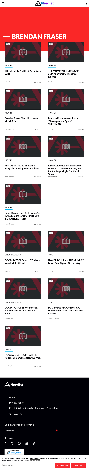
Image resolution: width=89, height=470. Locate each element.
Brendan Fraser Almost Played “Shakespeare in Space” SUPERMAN (63, 121)
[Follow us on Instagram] (19, 444)
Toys (50, 255)
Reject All (78, 465)
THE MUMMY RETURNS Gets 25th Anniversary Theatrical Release (63, 73)
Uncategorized (13, 255)
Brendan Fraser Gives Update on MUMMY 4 (21, 119)
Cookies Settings (7, 465)
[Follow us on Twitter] (12, 444)
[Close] (85, 458)
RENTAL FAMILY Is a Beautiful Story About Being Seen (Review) (22, 167)
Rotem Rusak (9, 82)
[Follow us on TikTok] (34, 444)
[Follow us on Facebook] (5, 444)
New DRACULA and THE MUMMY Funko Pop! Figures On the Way (66, 261)
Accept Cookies (62, 465)
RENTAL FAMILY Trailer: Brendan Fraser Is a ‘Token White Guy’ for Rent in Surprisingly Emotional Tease (65, 169)
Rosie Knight (9, 318)
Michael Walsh (9, 176)
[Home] (14, 387)
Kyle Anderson (9, 129)
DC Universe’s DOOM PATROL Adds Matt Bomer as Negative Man (23, 356)
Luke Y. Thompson (54, 318)
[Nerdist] (44, 3)
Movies (8, 65)
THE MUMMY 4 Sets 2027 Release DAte (23, 72)
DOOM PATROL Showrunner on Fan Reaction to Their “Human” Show (21, 310)
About (12, 396)
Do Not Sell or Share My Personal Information (33, 408)
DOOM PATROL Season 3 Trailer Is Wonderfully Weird (22, 261)
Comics (52, 302)
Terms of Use (16, 414)
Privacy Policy (16, 402)
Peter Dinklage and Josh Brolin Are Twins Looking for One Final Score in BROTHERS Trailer (22, 215)
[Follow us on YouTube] (26, 444)
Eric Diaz (51, 82)
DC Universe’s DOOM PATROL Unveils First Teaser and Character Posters (65, 310)
